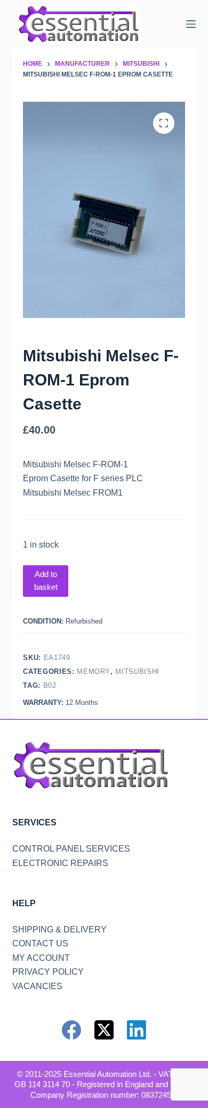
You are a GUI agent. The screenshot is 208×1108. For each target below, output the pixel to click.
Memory (93, 671)
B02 (50, 685)
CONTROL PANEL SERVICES (71, 848)
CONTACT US (40, 943)
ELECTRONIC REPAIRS (60, 863)
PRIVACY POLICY (48, 971)
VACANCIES (37, 986)
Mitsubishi (137, 671)
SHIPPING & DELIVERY (59, 929)
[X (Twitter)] (104, 1029)
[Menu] (191, 24)
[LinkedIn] (136, 1029)
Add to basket (46, 581)
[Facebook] (71, 1029)
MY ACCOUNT (41, 957)
